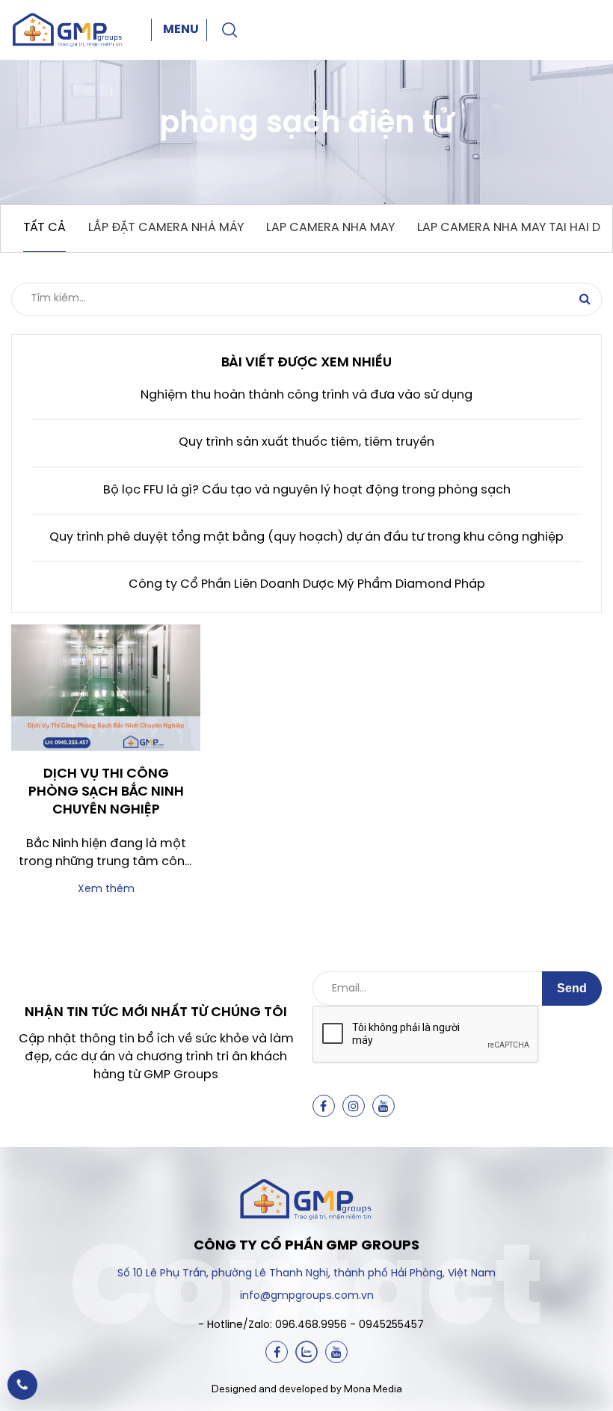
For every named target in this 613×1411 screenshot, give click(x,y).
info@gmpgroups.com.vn (307, 1296)
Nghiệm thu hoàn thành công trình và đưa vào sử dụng (306, 395)
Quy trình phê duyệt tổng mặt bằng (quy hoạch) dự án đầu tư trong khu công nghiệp (306, 537)
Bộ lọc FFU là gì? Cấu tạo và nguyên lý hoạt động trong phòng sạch (307, 490)
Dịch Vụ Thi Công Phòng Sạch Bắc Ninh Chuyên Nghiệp (106, 792)
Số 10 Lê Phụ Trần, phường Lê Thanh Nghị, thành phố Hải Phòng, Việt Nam (306, 1273)
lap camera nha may (330, 227)
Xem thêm (106, 889)
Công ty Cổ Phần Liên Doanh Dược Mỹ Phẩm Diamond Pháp (307, 584)
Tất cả (44, 227)
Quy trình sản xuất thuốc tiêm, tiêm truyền (306, 442)
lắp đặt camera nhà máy (166, 227)
